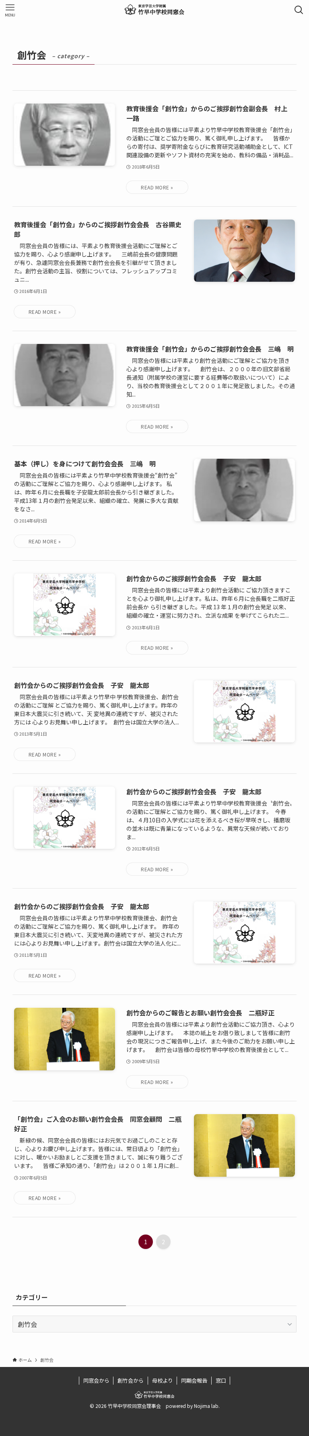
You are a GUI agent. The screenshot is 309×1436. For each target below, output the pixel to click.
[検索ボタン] (299, 10)
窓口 (221, 1380)
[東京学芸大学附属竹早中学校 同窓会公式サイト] (154, 10)
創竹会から (130, 1380)
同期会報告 (194, 1380)
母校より (162, 1380)
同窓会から (96, 1380)
